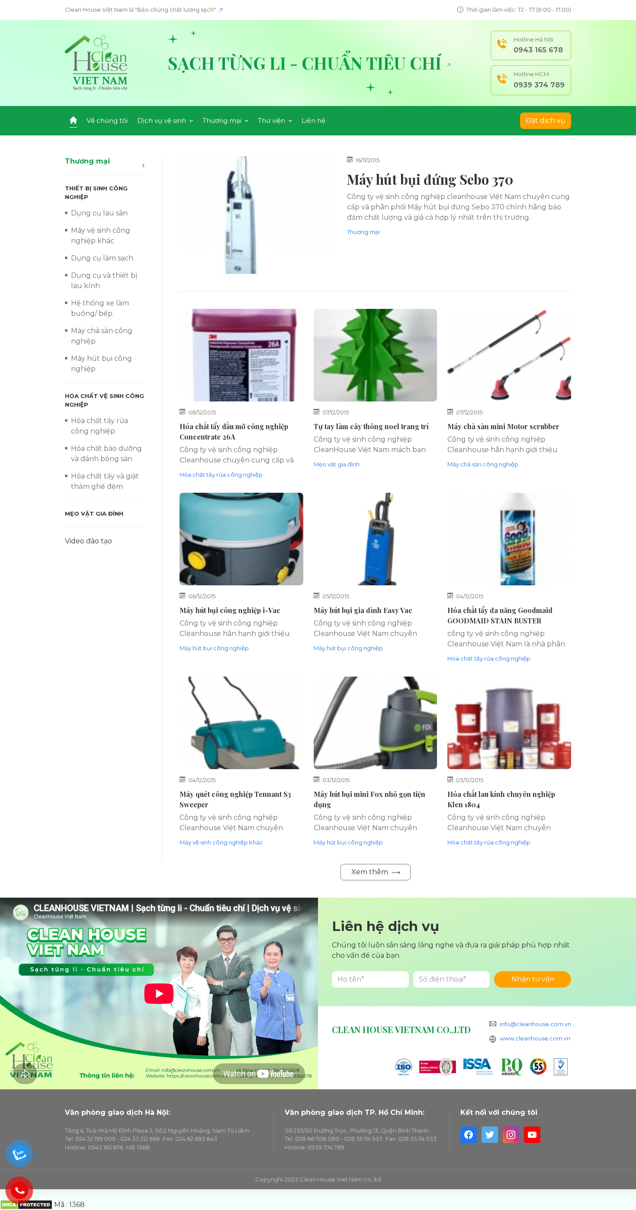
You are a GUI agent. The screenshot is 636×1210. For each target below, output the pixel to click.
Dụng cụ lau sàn (99, 213)
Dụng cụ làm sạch (102, 258)
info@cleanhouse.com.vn (535, 1024)
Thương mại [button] (222, 120)
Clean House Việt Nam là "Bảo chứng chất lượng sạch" (141, 9)
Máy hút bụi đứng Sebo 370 (430, 179)
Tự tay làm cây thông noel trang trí (371, 426)
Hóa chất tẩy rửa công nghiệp (221, 474)
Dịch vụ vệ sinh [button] (162, 120)
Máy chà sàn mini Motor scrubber (503, 426)
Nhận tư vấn (532, 979)
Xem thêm (370, 872)
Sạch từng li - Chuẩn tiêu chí (306, 62)
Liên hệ (313, 120)
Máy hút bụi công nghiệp (214, 648)
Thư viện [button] (272, 120)
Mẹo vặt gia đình (94, 513)
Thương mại (87, 161)
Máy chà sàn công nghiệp (482, 464)
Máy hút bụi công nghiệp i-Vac (230, 610)
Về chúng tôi (107, 120)
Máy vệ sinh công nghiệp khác (221, 842)
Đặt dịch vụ (545, 120)
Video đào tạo (88, 541)
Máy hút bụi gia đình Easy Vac (363, 610)
